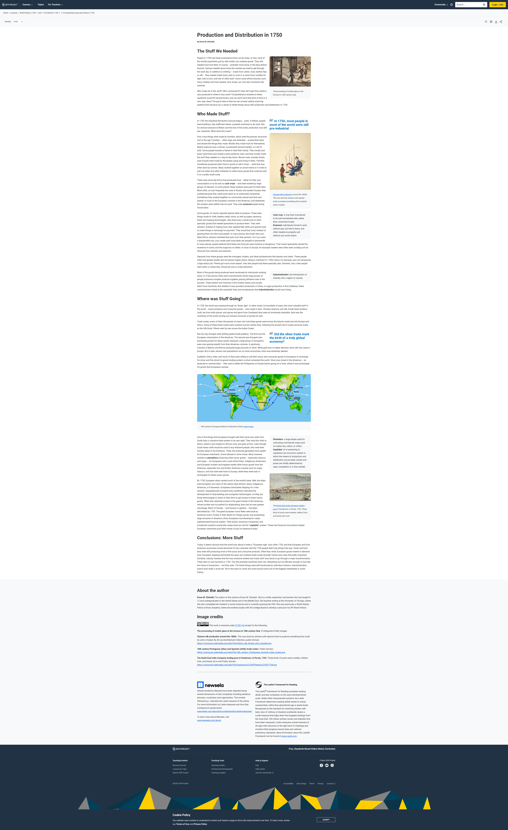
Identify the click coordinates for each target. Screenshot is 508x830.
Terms (311, 784)
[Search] (484, 5)
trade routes (248, 426)
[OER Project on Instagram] (332, 765)
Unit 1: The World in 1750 (48, 13)
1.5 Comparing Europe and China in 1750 (77, 13)
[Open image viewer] (290, 71)
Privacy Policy (200, 824)
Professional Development (222, 769)
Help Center (260, 769)
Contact (330, 784)
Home (5, 13)
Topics (41, 4)
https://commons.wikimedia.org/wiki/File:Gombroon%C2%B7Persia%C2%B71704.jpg (237, 665)
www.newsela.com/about (209, 720)
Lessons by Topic (180, 769)
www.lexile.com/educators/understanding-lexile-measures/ (224, 711)
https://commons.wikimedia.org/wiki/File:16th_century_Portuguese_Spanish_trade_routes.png (241, 652)
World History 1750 (28, 13)
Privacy (321, 784)
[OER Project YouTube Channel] (326, 765)
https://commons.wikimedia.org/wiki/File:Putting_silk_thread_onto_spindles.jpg (234, 643)
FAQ (257, 765)
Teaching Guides (218, 765)
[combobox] (467, 4)
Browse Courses (179, 765)
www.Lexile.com (289, 736)
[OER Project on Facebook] (321, 765)
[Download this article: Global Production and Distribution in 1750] (496, 21)
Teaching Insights (218, 773)
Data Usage (301, 784)
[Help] (451, 4)
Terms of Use (183, 824)
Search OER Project (181, 773)
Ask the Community (263, 773)
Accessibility (288, 784)
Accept (326, 820)
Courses (26, 4)
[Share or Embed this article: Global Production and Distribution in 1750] (500, 21)
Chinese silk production (282, 194)
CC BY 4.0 (239, 625)
